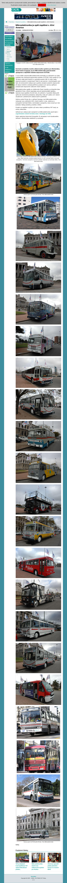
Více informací (51, 5)
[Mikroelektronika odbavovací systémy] (45, 8)
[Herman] (10, 30)
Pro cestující (8, 38)
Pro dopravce (9, 43)
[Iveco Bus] (33, 16)
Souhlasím (42, 5)
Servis (8, 49)
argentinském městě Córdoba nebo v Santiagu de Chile (33, 114)
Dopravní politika (9, 40)
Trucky (8, 61)
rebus (51, 30)
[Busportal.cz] (16, 8)
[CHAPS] (10, 84)
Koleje (8, 59)
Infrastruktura (9, 65)
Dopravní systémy (21, 22)
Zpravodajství (9, 36)
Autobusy (9, 47)
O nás (6, 67)
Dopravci (7, 63)
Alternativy (9, 56)
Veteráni (9, 54)
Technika (11, 22)
